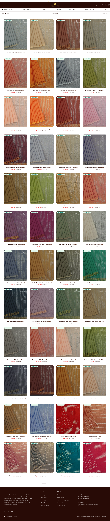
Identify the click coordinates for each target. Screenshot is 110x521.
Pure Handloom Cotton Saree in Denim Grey (94, 167)
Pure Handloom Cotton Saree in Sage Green (68, 321)
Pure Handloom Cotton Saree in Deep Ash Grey (15, 398)
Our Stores (43, 500)
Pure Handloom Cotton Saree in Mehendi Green (94, 359)
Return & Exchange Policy (63, 500)
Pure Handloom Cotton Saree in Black (15, 321)
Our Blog (43, 495)
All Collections (60, 495)
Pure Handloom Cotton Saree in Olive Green (94, 90)
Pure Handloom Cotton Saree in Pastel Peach (15, 129)
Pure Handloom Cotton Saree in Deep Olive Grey (68, 282)
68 (61, 482)
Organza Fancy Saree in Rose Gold (15, 475)
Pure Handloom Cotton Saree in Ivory (95, 398)
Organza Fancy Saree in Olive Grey (41, 475)
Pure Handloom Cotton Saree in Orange (41, 90)
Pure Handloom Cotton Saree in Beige (68, 206)
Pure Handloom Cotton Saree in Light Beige (68, 167)
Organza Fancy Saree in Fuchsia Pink (94, 475)
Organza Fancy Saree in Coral (94, 436)
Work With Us (44, 497)
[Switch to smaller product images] (5, 14)
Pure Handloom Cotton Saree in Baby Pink (95, 129)
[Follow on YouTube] (12, 511)
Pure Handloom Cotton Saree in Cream (42, 52)
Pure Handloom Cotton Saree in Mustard (68, 398)
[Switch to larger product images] (3, 14)
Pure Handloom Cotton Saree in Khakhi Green (94, 321)
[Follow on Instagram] (8, 511)
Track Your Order (45, 505)
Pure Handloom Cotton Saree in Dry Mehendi (15, 206)
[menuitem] (7, 9)
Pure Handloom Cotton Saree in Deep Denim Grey (15, 282)
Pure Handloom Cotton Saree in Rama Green (94, 282)
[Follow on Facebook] (4, 511)
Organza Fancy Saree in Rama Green (68, 475)
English (96, 5)
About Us (43, 503)
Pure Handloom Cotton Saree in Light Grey (15, 52)
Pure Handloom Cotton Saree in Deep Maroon (15, 167)
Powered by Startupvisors (101, 516)
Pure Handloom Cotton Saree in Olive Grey (68, 244)
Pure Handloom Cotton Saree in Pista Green (41, 206)
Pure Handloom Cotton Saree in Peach (15, 90)
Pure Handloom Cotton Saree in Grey (95, 52)
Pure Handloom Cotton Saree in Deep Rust (68, 129)
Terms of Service (61, 505)
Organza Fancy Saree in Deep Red (68, 436)
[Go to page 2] (66, 482)
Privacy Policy (60, 497)
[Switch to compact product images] (8, 14)
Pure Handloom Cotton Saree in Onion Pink (15, 244)
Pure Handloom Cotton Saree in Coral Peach (41, 359)
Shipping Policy (61, 503)
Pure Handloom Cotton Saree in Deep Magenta (42, 244)
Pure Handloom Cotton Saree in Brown (68, 52)
